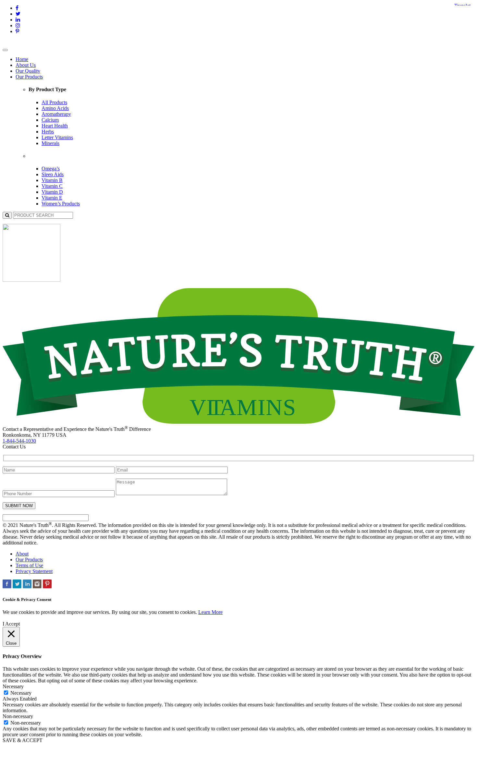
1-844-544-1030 (19, 441)
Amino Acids (55, 108)
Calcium (50, 120)
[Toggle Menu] (5, 50)
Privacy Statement (34, 571)
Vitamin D (52, 192)
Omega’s (51, 168)
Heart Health (55, 125)
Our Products (29, 76)
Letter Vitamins (57, 137)
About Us (26, 65)
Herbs (48, 131)
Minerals (50, 143)
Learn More (210, 612)
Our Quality (28, 71)
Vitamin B (52, 180)
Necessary (20, 693)
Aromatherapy (56, 114)
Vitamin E (52, 198)
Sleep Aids (53, 174)
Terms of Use (29, 565)
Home (22, 59)
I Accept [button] (11, 624)
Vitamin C (52, 186)
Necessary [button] (13, 686)
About (22, 553)
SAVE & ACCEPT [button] (23, 740)
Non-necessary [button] (18, 716)
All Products (54, 102)
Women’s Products (61, 203)
